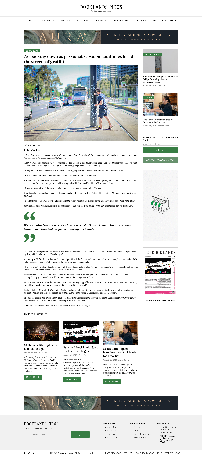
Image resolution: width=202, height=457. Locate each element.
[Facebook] (24, 453)
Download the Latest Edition (160, 300)
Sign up (160, 150)
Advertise (111, 434)
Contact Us (112, 437)
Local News (47, 20)
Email (145, 140)
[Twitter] (33, 453)
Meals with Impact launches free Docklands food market (119, 352)
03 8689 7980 (166, 433)
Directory (138, 431)
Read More (33, 377)
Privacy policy (140, 437)
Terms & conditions (142, 434)
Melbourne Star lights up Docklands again (40, 347)
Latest (29, 20)
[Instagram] (29, 453)
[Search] (175, 20)
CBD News (129, 453)
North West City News (168, 453)
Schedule (111, 431)
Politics (66, 20)
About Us (111, 427)
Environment (121, 20)
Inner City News (113, 453)
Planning (101, 20)
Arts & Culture (146, 20)
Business (83, 20)
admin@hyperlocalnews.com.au (168, 428)
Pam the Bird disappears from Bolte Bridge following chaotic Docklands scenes (160, 79)
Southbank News (145, 453)
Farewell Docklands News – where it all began (80, 349)
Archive (137, 427)
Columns (167, 20)
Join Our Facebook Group (160, 159)
